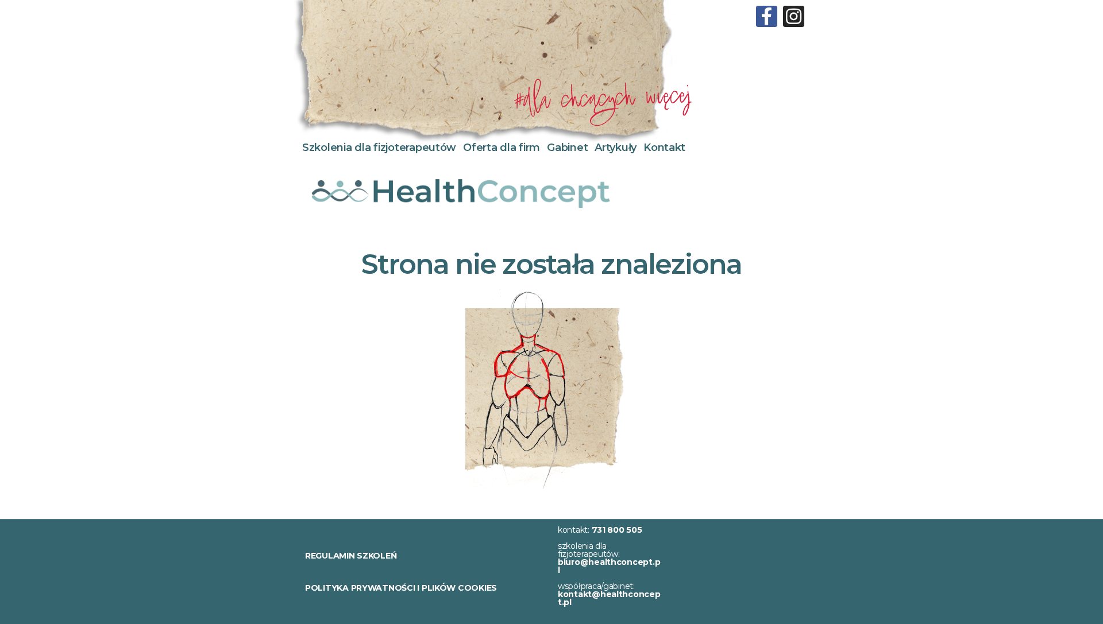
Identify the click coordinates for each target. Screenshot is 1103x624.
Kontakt (664, 147)
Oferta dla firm (501, 147)
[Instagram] (793, 16)
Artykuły (616, 147)
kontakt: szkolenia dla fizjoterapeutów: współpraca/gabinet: (609, 566)
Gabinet (567, 147)
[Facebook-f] (766, 16)
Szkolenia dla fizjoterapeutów (379, 147)
